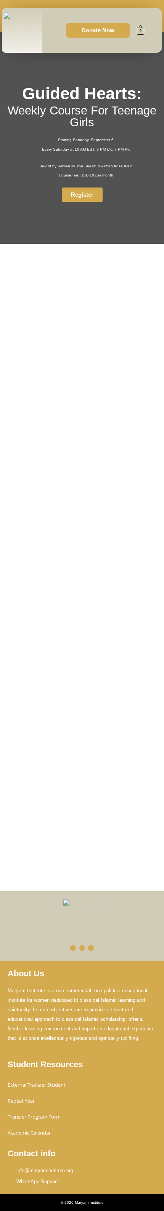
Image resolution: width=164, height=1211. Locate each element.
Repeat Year (21, 1100)
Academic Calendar (29, 1132)
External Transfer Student (37, 1084)
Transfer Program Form (34, 1116)
